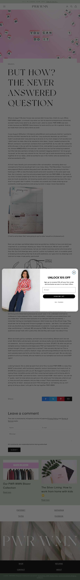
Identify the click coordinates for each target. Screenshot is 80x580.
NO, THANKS (59, 302)
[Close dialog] (74, 272)
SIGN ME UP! (59, 296)
